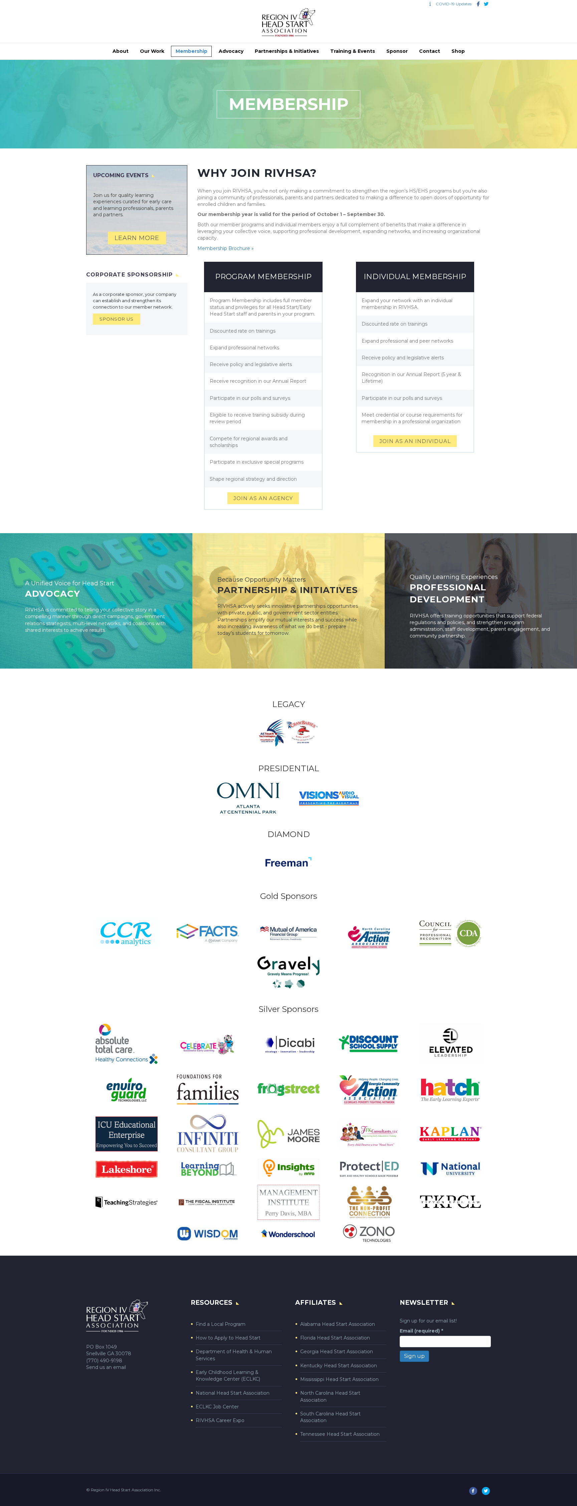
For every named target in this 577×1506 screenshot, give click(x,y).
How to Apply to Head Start (228, 1338)
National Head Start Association (232, 1393)
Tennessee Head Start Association (340, 1434)
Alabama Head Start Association (337, 1324)
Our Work (152, 51)
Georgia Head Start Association (336, 1352)
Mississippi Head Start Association (339, 1379)
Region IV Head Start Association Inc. (126, 1489)
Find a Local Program (220, 1324)
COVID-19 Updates (452, 3)
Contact (429, 51)
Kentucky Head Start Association (338, 1366)
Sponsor (397, 51)
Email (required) (421, 1331)
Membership (191, 51)
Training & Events (352, 51)
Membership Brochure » (225, 248)
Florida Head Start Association (335, 1338)
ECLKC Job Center (217, 1407)
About (121, 51)
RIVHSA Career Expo (220, 1420)
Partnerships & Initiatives (287, 51)
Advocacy (231, 51)
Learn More (137, 238)
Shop (458, 51)
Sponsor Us (117, 319)
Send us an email (106, 1367)
